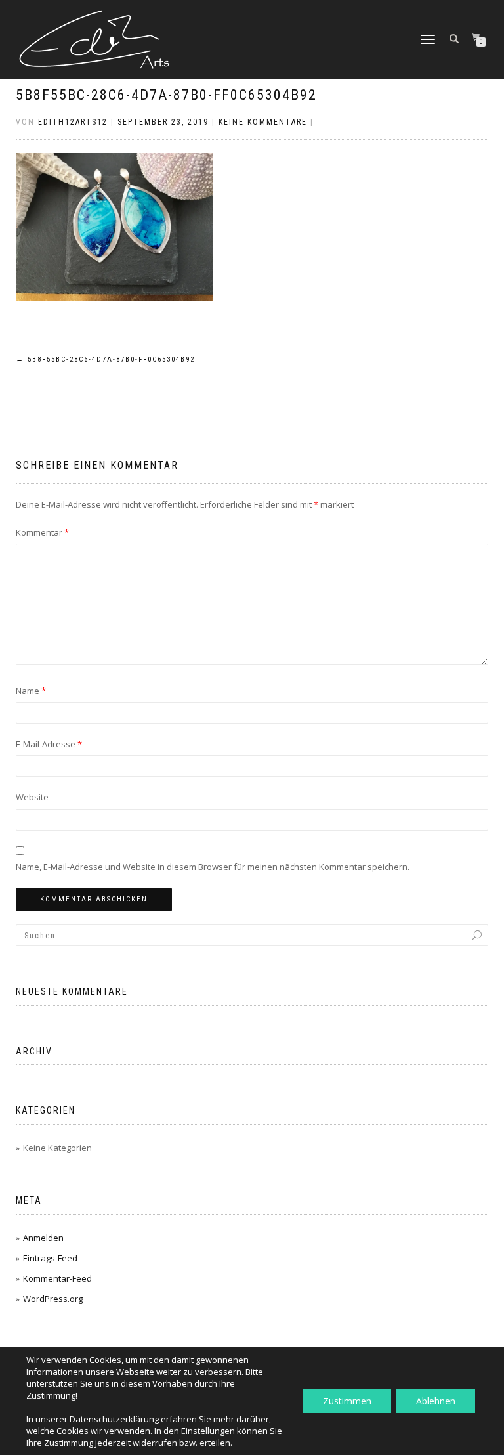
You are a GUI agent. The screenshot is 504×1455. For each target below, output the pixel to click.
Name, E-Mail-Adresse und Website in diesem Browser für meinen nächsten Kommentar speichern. (213, 867)
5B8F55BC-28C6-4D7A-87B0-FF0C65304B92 (166, 95)
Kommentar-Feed (57, 1278)
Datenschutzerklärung (114, 1419)
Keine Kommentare (263, 122)
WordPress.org (53, 1299)
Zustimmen (347, 1401)
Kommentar (42, 532)
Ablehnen (435, 1401)
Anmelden (43, 1238)
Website (32, 797)
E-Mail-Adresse (49, 744)
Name (31, 691)
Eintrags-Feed (50, 1258)
